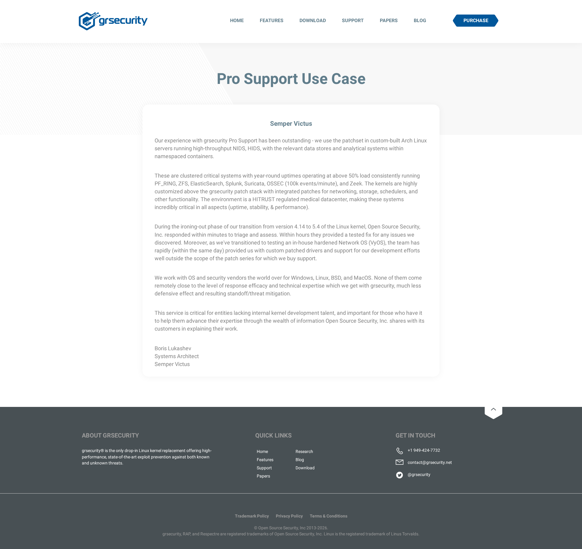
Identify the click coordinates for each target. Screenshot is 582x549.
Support (353, 20)
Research (304, 451)
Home (237, 20)
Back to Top (493, 409)
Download (312, 20)
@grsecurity (419, 474)
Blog (420, 20)
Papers (389, 20)
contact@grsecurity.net (430, 462)
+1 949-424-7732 (424, 450)
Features (271, 20)
